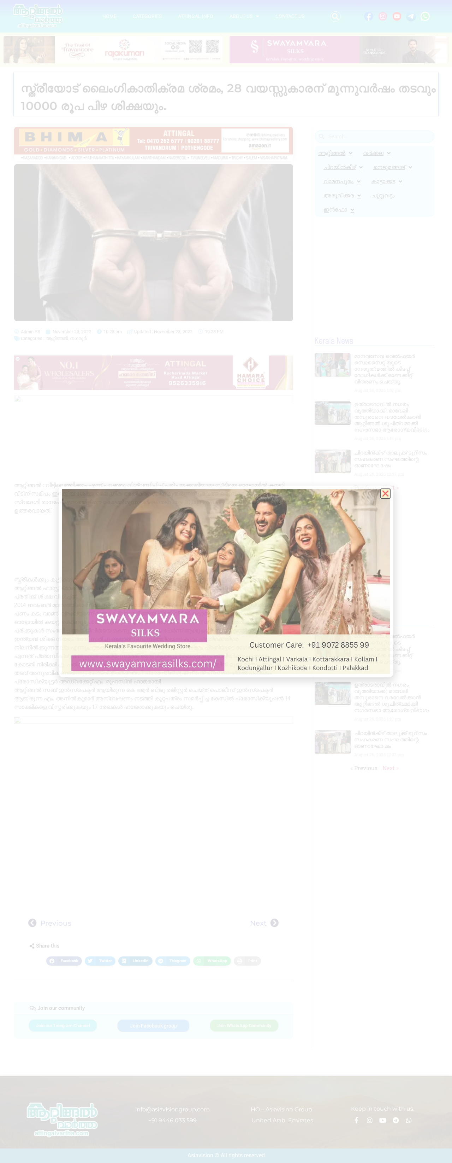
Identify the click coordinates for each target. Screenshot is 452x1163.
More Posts (332, 621)
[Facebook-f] (356, 1120)
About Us (241, 16)
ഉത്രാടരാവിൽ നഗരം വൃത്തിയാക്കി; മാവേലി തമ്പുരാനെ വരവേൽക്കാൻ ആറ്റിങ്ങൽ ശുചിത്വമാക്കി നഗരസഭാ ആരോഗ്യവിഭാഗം (391, 417)
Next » (390, 487)
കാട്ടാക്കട (383, 181)
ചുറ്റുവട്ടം (383, 195)
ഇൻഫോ (335, 209)
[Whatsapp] (409, 1120)
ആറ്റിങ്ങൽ (57, 338)
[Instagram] (370, 1120)
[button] (335, 16)
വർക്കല (373, 153)
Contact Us (289, 16)
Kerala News (334, 341)
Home (109, 16)
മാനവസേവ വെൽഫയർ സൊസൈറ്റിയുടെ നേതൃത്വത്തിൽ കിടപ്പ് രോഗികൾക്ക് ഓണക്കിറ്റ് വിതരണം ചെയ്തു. (384, 369)
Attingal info (195, 16)
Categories (147, 16)
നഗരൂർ (78, 338)
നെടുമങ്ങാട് (389, 167)
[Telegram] (396, 1120)
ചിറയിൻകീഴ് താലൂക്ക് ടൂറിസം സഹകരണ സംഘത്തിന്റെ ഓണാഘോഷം (390, 459)
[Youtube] (383, 1120)
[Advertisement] (153, 546)
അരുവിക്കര (338, 195)
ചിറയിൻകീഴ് (339, 167)
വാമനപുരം (338, 181)
